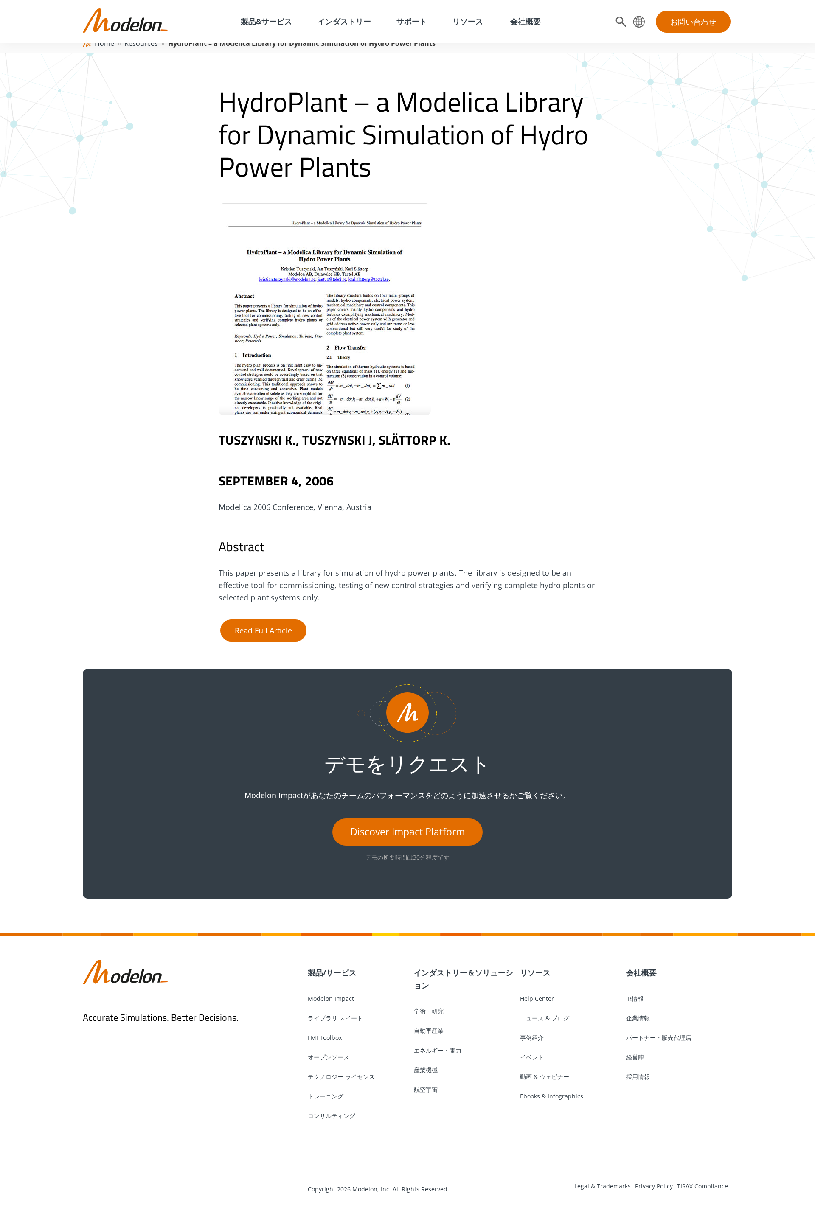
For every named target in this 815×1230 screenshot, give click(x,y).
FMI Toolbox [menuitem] (325, 1038)
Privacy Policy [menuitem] (654, 1186)
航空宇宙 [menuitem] (426, 1089)
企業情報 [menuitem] (638, 1018)
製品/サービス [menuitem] (332, 972)
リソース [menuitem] (467, 21)
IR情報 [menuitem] (635, 999)
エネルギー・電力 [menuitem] (437, 1050)
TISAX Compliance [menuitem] (702, 1186)
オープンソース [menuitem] (328, 1057)
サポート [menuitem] (411, 21)
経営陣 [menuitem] (635, 1057)
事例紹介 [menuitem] (532, 1038)
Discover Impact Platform (407, 831)
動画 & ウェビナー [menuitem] (544, 1077)
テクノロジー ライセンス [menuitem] (341, 1077)
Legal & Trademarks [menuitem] (602, 1186)
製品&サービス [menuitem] (265, 21)
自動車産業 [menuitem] (429, 1030)
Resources (141, 43)
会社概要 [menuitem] (525, 21)
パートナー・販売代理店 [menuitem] (658, 1038)
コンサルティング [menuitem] (331, 1116)
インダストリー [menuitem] (344, 21)
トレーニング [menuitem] (325, 1096)
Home (104, 43)
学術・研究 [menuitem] (429, 1011)
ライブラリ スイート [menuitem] (335, 1018)
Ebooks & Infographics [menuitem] (551, 1096)
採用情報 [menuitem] (638, 1077)
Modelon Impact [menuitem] (331, 999)
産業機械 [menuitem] (426, 1070)
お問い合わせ (693, 22)
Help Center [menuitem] (537, 999)
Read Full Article (263, 630)
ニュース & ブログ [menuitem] (544, 1018)
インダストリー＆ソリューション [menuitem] (463, 978)
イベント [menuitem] (532, 1057)
